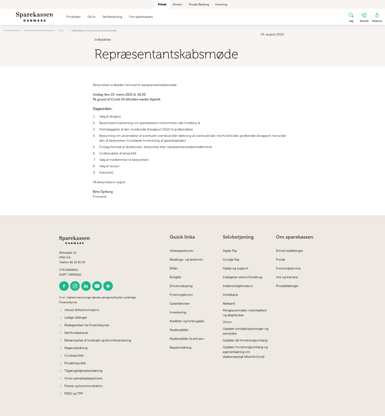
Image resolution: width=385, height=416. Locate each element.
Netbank (229, 303)
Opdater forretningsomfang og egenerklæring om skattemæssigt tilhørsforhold (245, 349)
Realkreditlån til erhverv (187, 339)
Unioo (227, 322)
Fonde (280, 259)
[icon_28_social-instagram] (75, 286)
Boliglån (175, 277)
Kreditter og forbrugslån (187, 321)
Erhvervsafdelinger (289, 251)
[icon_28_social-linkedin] (86, 286)
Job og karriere (287, 277)
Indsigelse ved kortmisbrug (242, 277)
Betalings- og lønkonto (186, 259)
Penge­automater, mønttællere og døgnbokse (245, 313)
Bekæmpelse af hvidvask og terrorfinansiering (97, 340)
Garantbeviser (180, 303)
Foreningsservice (288, 268)
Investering (178, 312)
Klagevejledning (75, 348)
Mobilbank (230, 295)
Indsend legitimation (238, 286)
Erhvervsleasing (181, 286)
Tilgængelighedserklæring (83, 371)
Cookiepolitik (74, 355)
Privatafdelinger (287, 286)
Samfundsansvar (76, 333)
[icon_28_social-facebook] (64, 286)
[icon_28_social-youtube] (97, 286)
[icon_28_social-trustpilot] (108, 286)
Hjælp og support (235, 268)
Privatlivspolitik (75, 363)
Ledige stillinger (75, 317)
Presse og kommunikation (83, 386)
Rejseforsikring (180, 347)
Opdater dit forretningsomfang (245, 340)
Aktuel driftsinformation (81, 310)
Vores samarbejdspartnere (83, 378)
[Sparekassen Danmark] (34, 17)
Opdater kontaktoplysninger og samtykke (245, 331)
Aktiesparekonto (182, 251)
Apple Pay (230, 251)
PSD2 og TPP (73, 393)
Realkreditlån (179, 330)
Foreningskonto (181, 295)
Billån (174, 268)
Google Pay (231, 259)
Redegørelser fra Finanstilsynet (86, 325)
